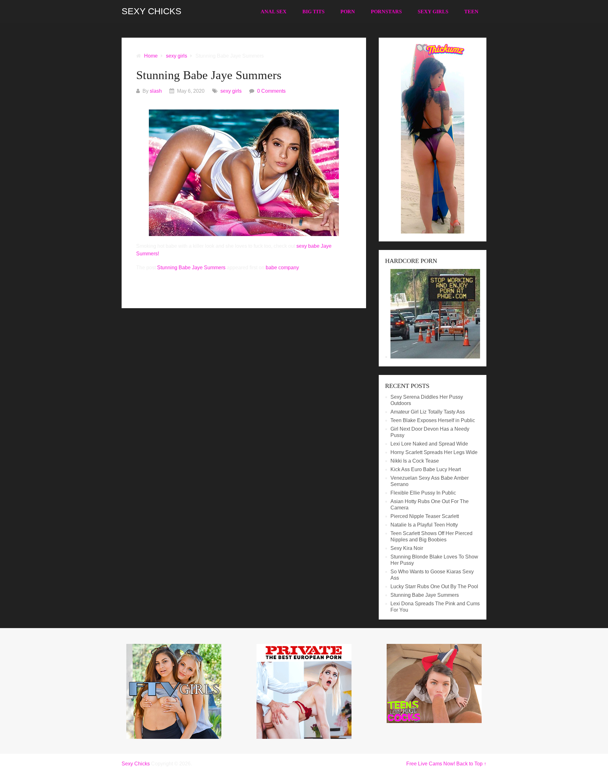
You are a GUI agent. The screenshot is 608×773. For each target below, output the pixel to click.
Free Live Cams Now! (430, 763)
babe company (282, 267)
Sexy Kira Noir (406, 548)
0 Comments (271, 91)
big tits (313, 11)
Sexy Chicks (151, 11)
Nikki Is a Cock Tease (414, 461)
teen (471, 11)
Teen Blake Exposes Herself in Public (432, 420)
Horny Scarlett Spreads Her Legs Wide (434, 452)
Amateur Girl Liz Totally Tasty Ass (427, 412)
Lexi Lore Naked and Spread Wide (429, 443)
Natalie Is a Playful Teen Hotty (424, 524)
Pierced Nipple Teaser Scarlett (424, 516)
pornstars (386, 11)
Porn (347, 11)
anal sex (274, 11)
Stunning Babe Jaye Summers (191, 267)
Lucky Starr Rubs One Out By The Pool (434, 586)
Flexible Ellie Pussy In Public (423, 493)
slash (156, 91)
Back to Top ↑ (471, 763)
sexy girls (433, 11)
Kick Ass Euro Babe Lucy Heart (425, 469)
